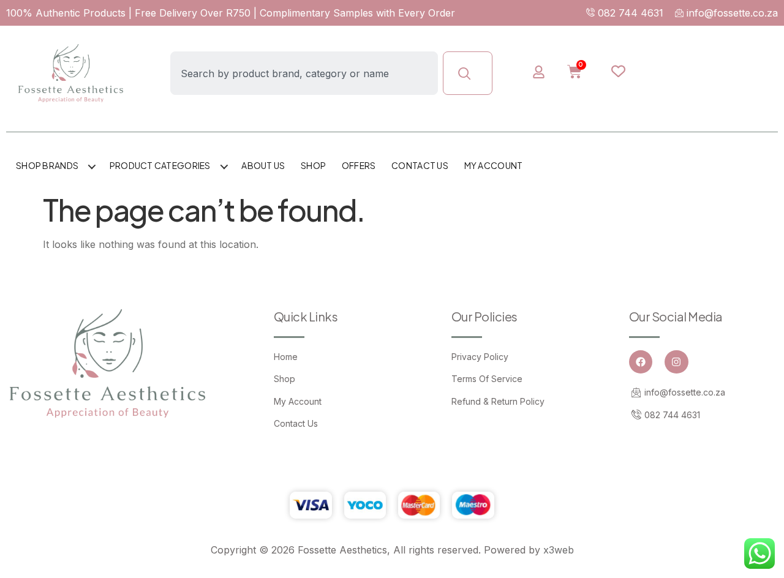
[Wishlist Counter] (627, 71)
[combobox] (304, 73)
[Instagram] (676, 361)
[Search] (467, 73)
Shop (313, 165)
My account (493, 165)
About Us (263, 165)
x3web (558, 550)
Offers (359, 165)
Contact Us (419, 165)
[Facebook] (640, 361)
